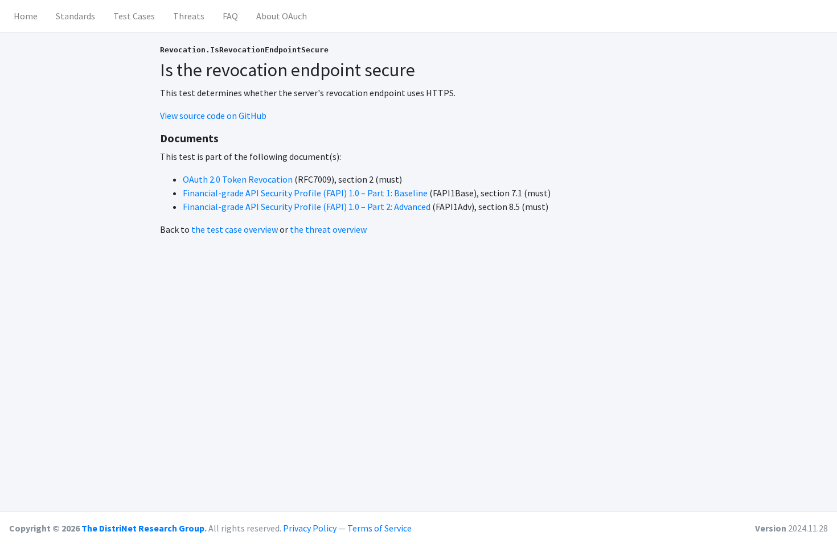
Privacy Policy (310, 528)
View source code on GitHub (213, 115)
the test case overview (234, 229)
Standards (75, 16)
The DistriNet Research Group (142, 528)
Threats (188, 16)
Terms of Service (379, 528)
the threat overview (328, 229)
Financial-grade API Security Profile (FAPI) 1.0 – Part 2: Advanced (306, 206)
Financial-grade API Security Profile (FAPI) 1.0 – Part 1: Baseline (305, 193)
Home (26, 16)
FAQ (230, 16)
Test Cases (134, 16)
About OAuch (281, 16)
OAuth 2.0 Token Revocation (238, 179)
